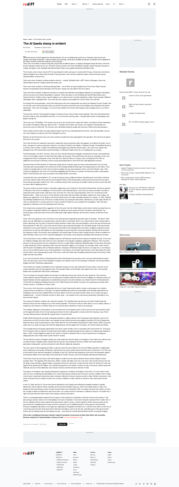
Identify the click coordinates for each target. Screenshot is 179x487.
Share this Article (32, 51)
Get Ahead (76, 467)
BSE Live (92, 455)
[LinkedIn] (155, 484)
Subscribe (62, 424)
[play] (138, 244)
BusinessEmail (98, 4)
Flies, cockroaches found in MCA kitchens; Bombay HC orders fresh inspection (136, 178)
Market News (94, 460)
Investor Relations (76, 483)
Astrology (76, 472)
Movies (75, 460)
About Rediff (26, 483)
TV (114, 4)
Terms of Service (62, 483)
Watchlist (93, 462)
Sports (75, 462)
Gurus (108, 4)
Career (109, 460)
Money (84, 4)
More (121, 4)
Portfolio (92, 465)
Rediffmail (59, 455)
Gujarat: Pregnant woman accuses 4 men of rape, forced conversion (138, 169)
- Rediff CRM (59, 467)
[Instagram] (147, 484)
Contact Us (89, 483)
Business (76, 457)
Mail (66, 4)
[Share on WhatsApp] (136, 484)
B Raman (27, 47)
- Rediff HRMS (60, 465)
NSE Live (92, 457)
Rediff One (59, 457)
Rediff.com (104, 483)
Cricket (75, 465)
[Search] (149, 4)
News (74, 4)
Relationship (111, 462)
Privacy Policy (48, 483)
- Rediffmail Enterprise (62, 460)
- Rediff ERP (59, 470)
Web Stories (125, 235)
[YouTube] (151, 484)
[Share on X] (140, 484)
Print (72, 423)
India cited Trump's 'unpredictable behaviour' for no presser (138, 174)
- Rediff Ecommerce (61, 462)
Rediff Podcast (77, 475)
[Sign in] (154, 4)
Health (109, 455)
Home (59, 4)
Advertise (37, 483)
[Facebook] (144, 484)
